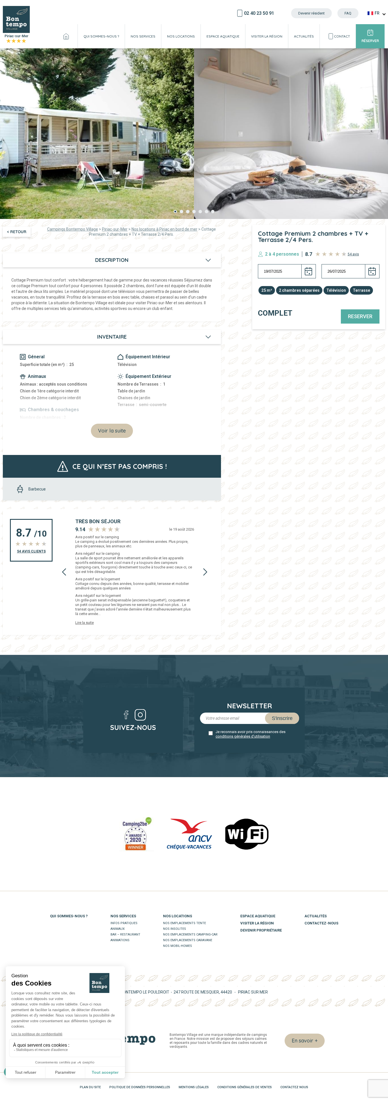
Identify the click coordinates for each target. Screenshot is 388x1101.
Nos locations (181, 36)
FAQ (348, 13)
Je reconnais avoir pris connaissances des (250, 734)
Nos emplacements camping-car (190, 934)
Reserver (360, 316)
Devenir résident (311, 13)
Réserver (370, 41)
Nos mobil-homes (177, 946)
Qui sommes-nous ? (101, 36)
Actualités (304, 36)
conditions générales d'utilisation (243, 736)
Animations (120, 940)
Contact (342, 36)
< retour (16, 231)
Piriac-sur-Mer (16, 39)
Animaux (117, 929)
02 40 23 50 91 (259, 13)
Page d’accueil (66, 36)
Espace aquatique (222, 36)
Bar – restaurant (125, 934)
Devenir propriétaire (261, 930)
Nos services (143, 36)
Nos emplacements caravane (187, 940)
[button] (175, 211)
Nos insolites (174, 929)
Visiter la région (266, 36)
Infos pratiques (123, 923)
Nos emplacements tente (184, 923)
